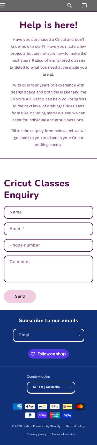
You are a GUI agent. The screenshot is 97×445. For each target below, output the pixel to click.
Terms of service (63, 434)
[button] (69, 5)
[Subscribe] (78, 335)
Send (20, 296)
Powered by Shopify (47, 426)
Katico (28, 426)
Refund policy (75, 426)
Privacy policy (37, 434)
